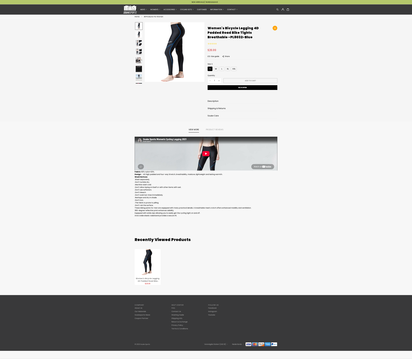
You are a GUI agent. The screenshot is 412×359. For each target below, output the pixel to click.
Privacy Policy (177, 325)
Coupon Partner (141, 318)
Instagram (212, 311)
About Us (138, 308)
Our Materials (140, 311)
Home (137, 16)
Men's (142, 9)
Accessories (169, 9)
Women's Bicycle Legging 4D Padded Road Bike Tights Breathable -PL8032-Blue (147, 279)
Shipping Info (176, 318)
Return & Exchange (179, 322)
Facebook (212, 308)
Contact (231, 9)
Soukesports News (142, 315)
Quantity (211, 75)
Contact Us (176, 311)
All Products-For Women (153, 16)
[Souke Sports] (130, 9)
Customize (202, 9)
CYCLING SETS (186, 9)
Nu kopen (242, 87)
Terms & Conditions (179, 328)
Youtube (211, 315)
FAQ (173, 308)
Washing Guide (177, 315)
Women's (154, 9)
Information (216, 9)
